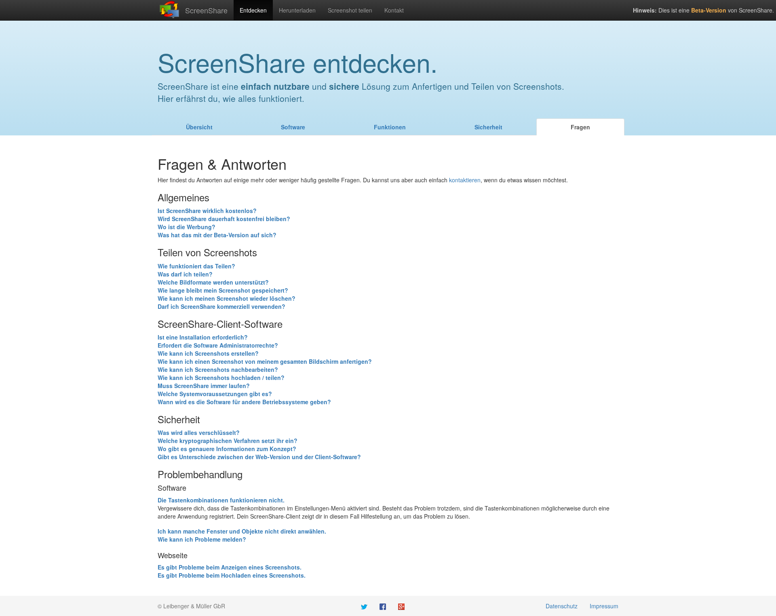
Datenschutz (562, 606)
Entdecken (253, 10)
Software (293, 127)
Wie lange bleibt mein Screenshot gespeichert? (223, 290)
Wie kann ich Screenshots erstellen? (208, 353)
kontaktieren (465, 180)
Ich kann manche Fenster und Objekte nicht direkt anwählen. (242, 531)
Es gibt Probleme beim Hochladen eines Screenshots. (232, 575)
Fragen (580, 127)
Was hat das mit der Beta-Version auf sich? (217, 235)
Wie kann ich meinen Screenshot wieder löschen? (226, 298)
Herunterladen (297, 10)
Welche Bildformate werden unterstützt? (213, 282)
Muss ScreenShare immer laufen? (204, 386)
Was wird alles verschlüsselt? (199, 432)
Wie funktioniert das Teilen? (196, 266)
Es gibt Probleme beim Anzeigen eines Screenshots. (230, 567)
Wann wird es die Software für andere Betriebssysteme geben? (244, 402)
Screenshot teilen (350, 10)
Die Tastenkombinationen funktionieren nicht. (221, 500)
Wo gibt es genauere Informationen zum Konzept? (227, 449)
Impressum (604, 606)
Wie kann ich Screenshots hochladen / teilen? (221, 377)
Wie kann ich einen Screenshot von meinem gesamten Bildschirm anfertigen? (265, 361)
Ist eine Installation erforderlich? (203, 337)
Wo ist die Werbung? (186, 227)
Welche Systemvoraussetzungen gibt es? (215, 394)
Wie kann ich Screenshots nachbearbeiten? (218, 369)
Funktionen (390, 127)
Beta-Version (708, 10)
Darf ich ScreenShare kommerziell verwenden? (221, 306)
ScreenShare (206, 10)
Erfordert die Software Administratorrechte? (218, 345)
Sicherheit (488, 127)
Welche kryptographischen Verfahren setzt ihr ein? (227, 441)
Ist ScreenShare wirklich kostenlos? (207, 211)
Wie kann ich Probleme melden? (202, 539)
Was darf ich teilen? (185, 274)
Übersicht (199, 127)
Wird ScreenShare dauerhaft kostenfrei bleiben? (224, 219)
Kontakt (394, 10)
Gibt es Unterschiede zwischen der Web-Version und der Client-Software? (259, 457)
